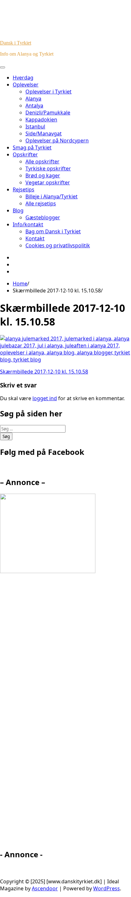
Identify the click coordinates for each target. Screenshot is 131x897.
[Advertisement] (57, 714)
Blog (18, 210)
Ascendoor (45, 888)
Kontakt (35, 238)
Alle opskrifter (42, 161)
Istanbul (35, 126)
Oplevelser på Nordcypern (57, 140)
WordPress (106, 888)
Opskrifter (25, 154)
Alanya (33, 98)
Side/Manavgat (43, 133)
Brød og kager (42, 175)
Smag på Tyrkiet (32, 147)
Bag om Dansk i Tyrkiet (53, 231)
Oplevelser (25, 84)
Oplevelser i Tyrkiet (48, 91)
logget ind (44, 398)
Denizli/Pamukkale (47, 112)
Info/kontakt (28, 224)
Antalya (34, 105)
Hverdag (23, 77)
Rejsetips (23, 189)
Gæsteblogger (42, 217)
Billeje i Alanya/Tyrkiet (51, 196)
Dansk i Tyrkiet (15, 42)
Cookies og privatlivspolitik (57, 245)
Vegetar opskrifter (47, 182)
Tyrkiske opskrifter (48, 168)
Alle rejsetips (40, 203)
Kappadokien (41, 119)
